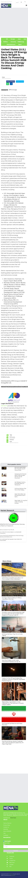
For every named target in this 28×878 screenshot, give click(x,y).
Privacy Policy (6, 825)
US (5, 39)
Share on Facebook (10, 81)
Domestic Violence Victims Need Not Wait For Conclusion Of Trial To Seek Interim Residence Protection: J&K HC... (13, 614)
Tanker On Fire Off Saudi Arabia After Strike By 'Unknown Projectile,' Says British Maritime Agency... (13, 679)
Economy (13, 41)
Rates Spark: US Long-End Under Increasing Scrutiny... (21, 502)
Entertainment (9, 44)
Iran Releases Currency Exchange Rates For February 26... (20, 483)
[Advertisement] (14, 22)
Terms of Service (7, 823)
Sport (19, 44)
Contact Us (6, 827)
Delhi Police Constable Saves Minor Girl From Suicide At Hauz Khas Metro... (12, 578)
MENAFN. (11, 873)
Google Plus (12, 860)
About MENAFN (7, 831)
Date (3, 77)
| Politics (5, 41)
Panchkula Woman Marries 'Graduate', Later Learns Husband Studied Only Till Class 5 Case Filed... (12, 743)
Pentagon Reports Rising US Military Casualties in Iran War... (12, 598)
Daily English (7, 841)
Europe (12, 39)
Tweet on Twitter (20, 81)
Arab (19, 39)
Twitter (11, 858)
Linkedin (11, 864)
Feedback (5, 835)
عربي (17, 2)
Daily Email (11, 862)
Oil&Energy (22, 41)
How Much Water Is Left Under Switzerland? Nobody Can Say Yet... (11, 661)
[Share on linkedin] (11, 84)
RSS (10, 866)
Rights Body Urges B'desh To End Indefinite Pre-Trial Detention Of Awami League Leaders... (13, 703)
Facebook (11, 856)
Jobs (4, 833)
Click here (13, 817)
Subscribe (15, 850)
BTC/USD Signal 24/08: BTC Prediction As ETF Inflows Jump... (20, 469)
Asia (24, 39)
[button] (21, 2)
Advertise (5, 829)
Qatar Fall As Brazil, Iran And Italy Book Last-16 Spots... (20, 495)
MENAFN (4, 90)
